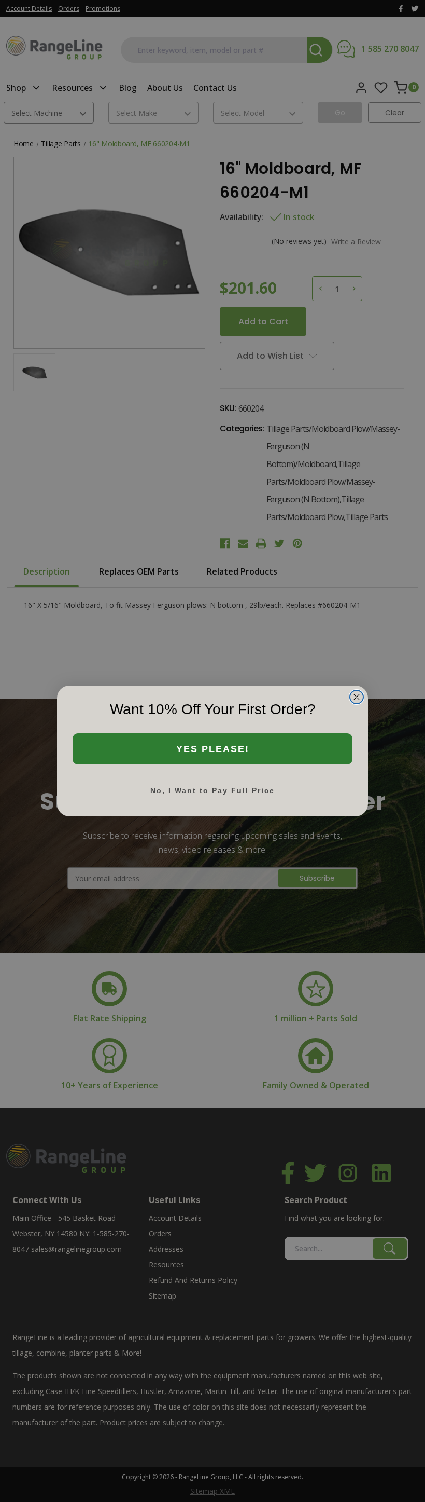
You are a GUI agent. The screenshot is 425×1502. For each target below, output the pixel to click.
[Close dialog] (356, 697)
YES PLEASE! (212, 749)
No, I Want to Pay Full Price (212, 790)
